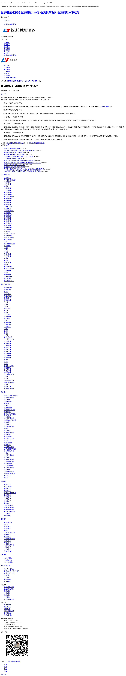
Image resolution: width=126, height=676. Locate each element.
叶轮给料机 (7, 543)
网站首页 (7, 43)
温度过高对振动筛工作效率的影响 (14, 167)
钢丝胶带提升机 (9, 507)
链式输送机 (7, 399)
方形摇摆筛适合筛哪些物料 (12, 158)
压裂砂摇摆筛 (8, 215)
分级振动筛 (7, 290)
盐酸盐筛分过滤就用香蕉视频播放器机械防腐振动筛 (20, 161)
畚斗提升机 (7, 495)
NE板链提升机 (8, 505)
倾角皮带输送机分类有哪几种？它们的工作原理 (18, 156)
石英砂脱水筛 (8, 337)
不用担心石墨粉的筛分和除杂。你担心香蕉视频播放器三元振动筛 (24, 169)
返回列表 (3, 94)
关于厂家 (7, 20)
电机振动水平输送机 (10, 420)
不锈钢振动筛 (8, 235)
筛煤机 (6, 364)
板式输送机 (7, 430)
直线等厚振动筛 (9, 388)
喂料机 (6, 530)
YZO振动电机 (8, 562)
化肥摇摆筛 (7, 217)
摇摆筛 (6, 264)
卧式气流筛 (7, 254)
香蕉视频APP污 (9, 281)
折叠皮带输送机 (9, 459)
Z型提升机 (7, 515)
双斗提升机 (7, 501)
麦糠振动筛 (7, 274)
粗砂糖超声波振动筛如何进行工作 (14, 152)
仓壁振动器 (7, 579)
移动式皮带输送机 (9, 410)
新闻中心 (7, 47)
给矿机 (6, 524)
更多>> (8, 145)
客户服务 (7, 53)
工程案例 (7, 49)
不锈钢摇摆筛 (8, 227)
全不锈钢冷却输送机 (10, 449)
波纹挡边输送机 (9, 471)
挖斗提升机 (7, 491)
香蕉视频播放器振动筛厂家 (15, 81)
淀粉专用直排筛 (9, 211)
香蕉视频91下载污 (9, 573)
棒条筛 (6, 376)
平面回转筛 (7, 256)
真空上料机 (7, 581)
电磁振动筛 (7, 316)
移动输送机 (7, 457)
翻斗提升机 (7, 503)
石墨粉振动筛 (8, 198)
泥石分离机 (7, 308)
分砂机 (6, 292)
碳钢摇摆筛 (7, 221)
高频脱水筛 (7, 351)
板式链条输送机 (9, 438)
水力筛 (6, 310)
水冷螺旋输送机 (9, 432)
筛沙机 (6, 362)
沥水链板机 (7, 422)
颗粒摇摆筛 (7, 219)
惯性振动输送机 (9, 461)
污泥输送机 (7, 416)
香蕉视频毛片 (105, 106)
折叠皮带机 (7, 434)
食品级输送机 (8, 436)
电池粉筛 (7, 318)
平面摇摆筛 (7, 190)
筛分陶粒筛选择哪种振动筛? (15, 143)
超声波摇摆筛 (8, 192)
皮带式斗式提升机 (9, 532)
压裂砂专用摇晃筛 (9, 233)
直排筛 (6, 258)
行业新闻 (34, 81)
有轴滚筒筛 (7, 343)
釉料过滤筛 (7, 202)
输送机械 (3, 392)
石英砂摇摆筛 (8, 223)
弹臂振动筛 (7, 322)
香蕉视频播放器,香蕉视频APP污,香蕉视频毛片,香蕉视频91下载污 (40, 12)
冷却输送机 (7, 440)
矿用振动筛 (7, 353)
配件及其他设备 (5, 565)
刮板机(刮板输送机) (10, 414)
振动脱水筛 (7, 386)
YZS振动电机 (8, 560)
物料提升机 (7, 489)
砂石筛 (6, 306)
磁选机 (6, 329)
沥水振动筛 (7, 270)
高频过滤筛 (7, 262)
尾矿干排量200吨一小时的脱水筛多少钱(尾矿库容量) (20, 150)
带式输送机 (7, 412)
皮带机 (6, 453)
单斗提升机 (7, 497)
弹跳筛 (6, 320)
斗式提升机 (7, 513)
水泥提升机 (7, 499)
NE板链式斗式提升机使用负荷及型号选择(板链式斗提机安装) (22, 171)
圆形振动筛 (7, 279)
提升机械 (3, 481)
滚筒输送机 (7, 405)
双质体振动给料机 (9, 539)
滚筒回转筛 (7, 341)
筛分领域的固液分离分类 (36, 143)
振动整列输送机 (9, 426)
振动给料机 (7, 549)
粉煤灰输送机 (8, 443)
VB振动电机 (8, 558)
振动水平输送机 (9, 455)
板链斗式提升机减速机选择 (12, 148)
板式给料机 (7, 537)
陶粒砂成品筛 (8, 296)
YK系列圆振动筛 (9, 382)
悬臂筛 (6, 360)
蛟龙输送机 (7, 445)
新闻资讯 (27, 81)
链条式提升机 (8, 486)
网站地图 (3, 674)
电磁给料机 (7, 547)
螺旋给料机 (7, 526)
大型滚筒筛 (7, 327)
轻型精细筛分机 (5, 174)
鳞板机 (6, 478)
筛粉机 (6, 260)
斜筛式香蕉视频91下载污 (11, 571)
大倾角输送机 (8, 408)
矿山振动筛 (7, 370)
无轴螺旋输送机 (9, 397)
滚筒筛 (6, 378)
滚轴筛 (6, 186)
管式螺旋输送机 (9, 467)
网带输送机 (7, 403)
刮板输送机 (7, 475)
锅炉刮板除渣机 (9, 418)
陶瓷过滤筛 (7, 204)
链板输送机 (7, 469)
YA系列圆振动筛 (9, 380)
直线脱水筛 (7, 349)
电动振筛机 (7, 182)
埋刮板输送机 (8, 401)
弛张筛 (6, 331)
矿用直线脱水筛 (9, 339)
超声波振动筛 (8, 266)
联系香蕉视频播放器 (10, 24)
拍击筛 (6, 252)
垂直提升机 (7, 484)
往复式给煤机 (8, 551)
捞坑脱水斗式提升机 (10, 493)
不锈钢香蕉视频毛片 (10, 180)
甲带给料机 (7, 541)
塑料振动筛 (7, 200)
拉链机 (6, 428)
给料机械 (3, 519)
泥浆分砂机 (7, 294)
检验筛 (6, 248)
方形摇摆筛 (7, 246)
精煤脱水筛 (7, 347)
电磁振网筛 (7, 357)
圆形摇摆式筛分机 (9, 244)
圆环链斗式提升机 (9, 511)
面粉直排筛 (7, 209)
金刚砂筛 (7, 231)
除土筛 (6, 302)
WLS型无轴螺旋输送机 (11, 395)
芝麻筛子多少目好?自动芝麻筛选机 (14, 165)
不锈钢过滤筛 (8, 206)
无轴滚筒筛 (7, 345)
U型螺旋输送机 (8, 465)
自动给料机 (7, 528)
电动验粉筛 (7, 184)
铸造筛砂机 (7, 298)
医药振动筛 (7, 178)
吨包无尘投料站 (9, 569)
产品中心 (7, 45)
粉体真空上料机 (9, 451)
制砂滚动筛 (7, 300)
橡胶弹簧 (7, 575)
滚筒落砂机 (7, 314)
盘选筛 (6, 304)
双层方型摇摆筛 (9, 196)
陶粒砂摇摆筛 (8, 194)
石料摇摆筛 (7, 213)
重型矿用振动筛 (5, 284)
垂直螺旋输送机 (9, 447)
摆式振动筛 (7, 229)
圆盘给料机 (7, 534)
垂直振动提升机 (9, 509)
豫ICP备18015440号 (14, 661)
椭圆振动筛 (7, 355)
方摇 (5, 241)
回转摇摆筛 (7, 188)
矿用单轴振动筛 (9, 374)
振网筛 (6, 335)
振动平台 (7, 577)
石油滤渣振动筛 (9, 268)
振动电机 (3, 554)
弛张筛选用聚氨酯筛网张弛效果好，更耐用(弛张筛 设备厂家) (22, 163)
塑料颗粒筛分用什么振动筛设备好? (14, 154)
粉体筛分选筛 (8, 287)
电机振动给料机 (9, 545)
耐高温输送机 (8, 463)
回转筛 (6, 272)
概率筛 (6, 312)
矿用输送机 (7, 424)
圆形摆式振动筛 (9, 237)
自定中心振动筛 (9, 366)
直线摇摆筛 (7, 225)
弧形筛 (6, 384)
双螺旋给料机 (8, 522)
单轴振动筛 (7, 325)
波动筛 (6, 333)
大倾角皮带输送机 (9, 473)
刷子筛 (6, 250)
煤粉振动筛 (7, 372)
